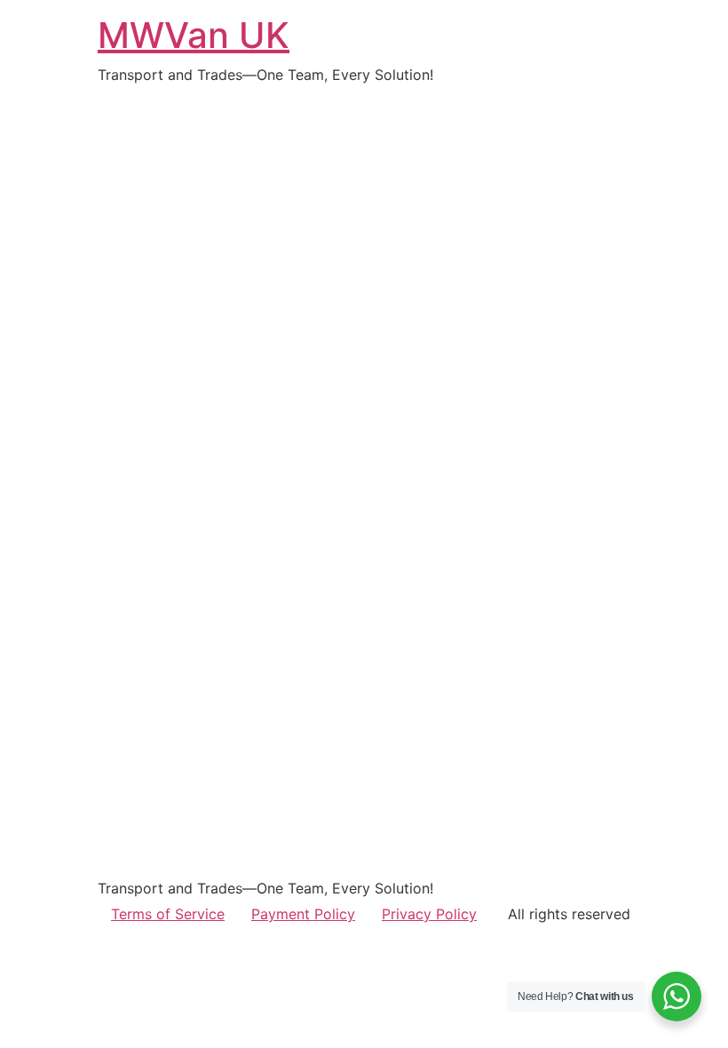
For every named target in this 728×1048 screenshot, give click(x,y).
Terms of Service (168, 914)
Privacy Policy (429, 914)
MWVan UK (193, 35)
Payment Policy (303, 914)
